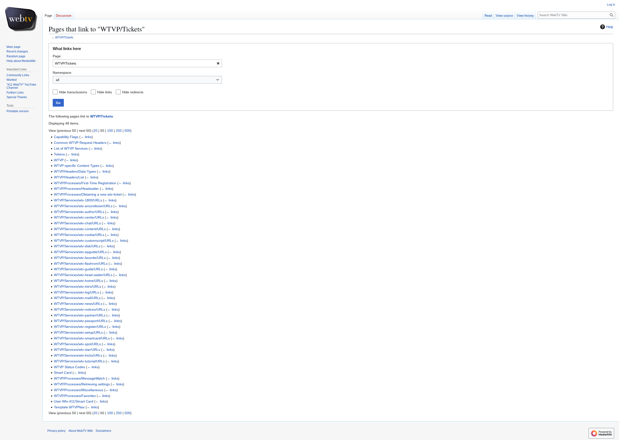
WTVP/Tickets (64, 37)
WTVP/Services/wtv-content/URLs (80, 229)
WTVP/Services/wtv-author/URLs (79, 212)
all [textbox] (57, 80)
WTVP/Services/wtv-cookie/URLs (79, 235)
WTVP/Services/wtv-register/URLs (80, 327)
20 (95, 130)
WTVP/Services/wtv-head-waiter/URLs (83, 275)
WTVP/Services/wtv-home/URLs (78, 281)
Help (609, 27)
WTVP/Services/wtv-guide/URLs (78, 269)
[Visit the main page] (21, 19)
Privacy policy (56, 431)
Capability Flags (66, 137)
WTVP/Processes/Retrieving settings (82, 384)
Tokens (59, 154)
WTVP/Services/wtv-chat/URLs (77, 223)
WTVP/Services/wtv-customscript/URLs (84, 240)
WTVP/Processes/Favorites (75, 396)
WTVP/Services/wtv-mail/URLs (77, 298)
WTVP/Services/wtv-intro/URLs (77, 286)
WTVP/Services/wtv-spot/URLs (77, 344)
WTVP (59, 160)
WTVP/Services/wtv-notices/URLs (79, 309)
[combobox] (137, 63)
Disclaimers (103, 431)
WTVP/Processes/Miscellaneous (78, 390)
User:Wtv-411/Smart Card (73, 401)
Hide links (104, 92)
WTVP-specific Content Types (76, 166)
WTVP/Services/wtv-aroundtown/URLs (83, 206)
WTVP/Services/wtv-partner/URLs (79, 315)
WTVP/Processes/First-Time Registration (85, 183)
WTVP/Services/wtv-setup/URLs (78, 332)
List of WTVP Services (71, 148)
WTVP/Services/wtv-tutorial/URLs (79, 361)
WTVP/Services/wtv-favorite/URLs (80, 258)
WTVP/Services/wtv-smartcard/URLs (82, 338)
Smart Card (63, 372)
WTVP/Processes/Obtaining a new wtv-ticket (88, 194)
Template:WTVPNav (69, 407)
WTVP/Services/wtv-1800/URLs (78, 200)
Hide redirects (132, 92)
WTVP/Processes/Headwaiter (76, 189)
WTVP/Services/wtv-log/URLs (76, 292)
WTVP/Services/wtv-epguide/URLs (80, 252)
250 (119, 130)
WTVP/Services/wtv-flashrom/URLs (81, 263)
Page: (57, 56)
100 (110, 130)
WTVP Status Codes (69, 367)
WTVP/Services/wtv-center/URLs (79, 217)
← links (86, 137)
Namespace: (62, 72)
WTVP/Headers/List (69, 177)
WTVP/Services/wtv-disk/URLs (77, 246)
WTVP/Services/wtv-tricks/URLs (78, 355)
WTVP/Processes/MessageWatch (79, 378)
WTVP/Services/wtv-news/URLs (78, 304)
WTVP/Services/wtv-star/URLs (77, 350)
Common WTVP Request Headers (80, 143)
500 (127, 130)
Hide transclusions (73, 92)
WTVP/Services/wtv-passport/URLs (81, 321)
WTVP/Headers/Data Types (75, 171)
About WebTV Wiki (80, 431)
